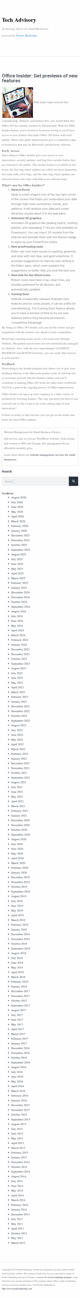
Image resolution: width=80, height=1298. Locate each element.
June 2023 (17, 678)
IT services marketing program (57, 1277)
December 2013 (20, 1214)
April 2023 (17, 687)
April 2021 (17, 801)
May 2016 (17, 1081)
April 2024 (17, 630)
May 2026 (17, 511)
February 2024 (19, 640)
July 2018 (17, 958)
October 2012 (19, 1233)
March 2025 (18, 578)
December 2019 (20, 877)
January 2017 (19, 1043)
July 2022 (17, 730)
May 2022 (17, 739)
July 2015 (17, 1129)
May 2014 (17, 1190)
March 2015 (18, 1148)
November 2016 (20, 1053)
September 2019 (20, 891)
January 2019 (19, 929)
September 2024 (20, 606)
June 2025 (17, 564)
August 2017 (18, 1010)
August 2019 (18, 896)
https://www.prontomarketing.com (17, 1288)
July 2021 (17, 787)
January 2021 (19, 815)
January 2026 (19, 530)
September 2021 (20, 777)
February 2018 (19, 981)
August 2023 (18, 668)
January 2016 (19, 1100)
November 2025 (20, 540)
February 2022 (19, 753)
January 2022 (19, 758)
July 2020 (17, 844)
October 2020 (19, 829)
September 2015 (20, 1119)
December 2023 (20, 649)
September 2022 (20, 720)
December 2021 (20, 763)
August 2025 (18, 554)
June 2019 (17, 905)
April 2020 (17, 858)
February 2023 (19, 697)
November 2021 (20, 768)
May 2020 (17, 853)
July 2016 (17, 1072)
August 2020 (18, 839)
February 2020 (19, 867)
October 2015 (19, 1114)
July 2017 (17, 1015)
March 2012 (18, 1243)
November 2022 (20, 711)
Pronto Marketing (26, 35)
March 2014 (18, 1200)
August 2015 (18, 1124)
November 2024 (20, 597)
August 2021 (18, 782)
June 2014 (17, 1186)
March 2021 (18, 806)
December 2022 (20, 706)
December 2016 (20, 1048)
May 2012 (17, 1238)
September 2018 (20, 948)
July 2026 (17, 502)
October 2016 (19, 1057)
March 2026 (18, 521)
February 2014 (19, 1205)
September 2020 (20, 834)
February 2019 (19, 924)
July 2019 (17, 901)
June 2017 (17, 1019)
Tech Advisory (19, 19)
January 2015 (19, 1157)
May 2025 (17, 568)
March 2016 (18, 1091)
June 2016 (17, 1076)
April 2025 (17, 573)
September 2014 (20, 1171)
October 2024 (19, 602)
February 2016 (19, 1095)
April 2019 (17, 915)
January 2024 (19, 644)
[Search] (73, 481)
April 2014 (17, 1195)
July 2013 (17, 1219)
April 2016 (17, 1086)
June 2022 (17, 735)
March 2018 (18, 977)
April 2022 (17, 744)
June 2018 (17, 962)
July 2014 (17, 1181)
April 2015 (17, 1143)
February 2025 (19, 583)
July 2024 (17, 616)
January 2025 (19, 587)
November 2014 (20, 1162)
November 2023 (20, 654)
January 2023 (19, 701)
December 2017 (20, 991)
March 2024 (18, 635)
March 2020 (18, 863)
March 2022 (18, 749)
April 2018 (17, 972)
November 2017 (20, 996)
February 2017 (19, 1038)
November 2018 (20, 939)
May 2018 (17, 967)
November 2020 (20, 825)
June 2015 (17, 1133)
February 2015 (19, 1152)
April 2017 (17, 1029)
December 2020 (20, 820)
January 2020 (19, 872)
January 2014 (19, 1209)
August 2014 (18, 1176)
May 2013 (17, 1224)
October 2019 (19, 886)
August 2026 (18, 497)
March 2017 (18, 1034)
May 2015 (17, 1138)
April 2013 (17, 1228)
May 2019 (17, 910)
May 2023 (17, 682)
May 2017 (17, 1024)
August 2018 (18, 953)
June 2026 (17, 507)
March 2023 (18, 692)
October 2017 (19, 1000)
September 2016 (20, 1062)
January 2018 (19, 986)
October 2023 (19, 659)
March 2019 (18, 920)
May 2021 (17, 796)
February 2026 (19, 526)
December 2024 (20, 592)
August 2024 (18, 611)
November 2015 (20, 1110)
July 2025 (17, 559)
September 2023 (20, 663)
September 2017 (20, 1005)
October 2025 (19, 545)
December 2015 (20, 1105)
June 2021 (17, 791)
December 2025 (20, 535)
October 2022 (19, 716)
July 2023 (17, 673)
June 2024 (17, 621)
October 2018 (19, 943)
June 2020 (17, 848)
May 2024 (17, 625)
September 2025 (20, 549)
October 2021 (19, 772)
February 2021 (19, 810)
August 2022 (18, 725)
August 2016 (18, 1067)
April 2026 (17, 516)
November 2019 (20, 882)
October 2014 (19, 1167)
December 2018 (20, 934)
